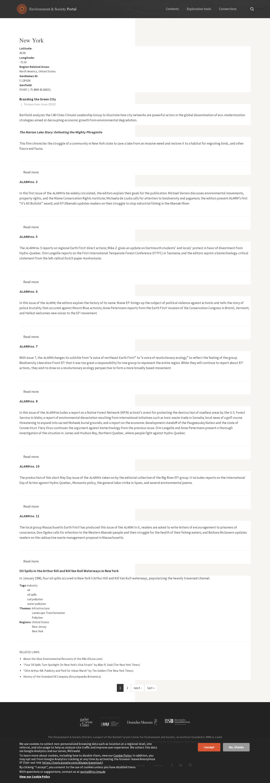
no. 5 (28, 237)
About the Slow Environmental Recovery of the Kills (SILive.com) (62, 659)
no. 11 (29, 516)
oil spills (32, 594)
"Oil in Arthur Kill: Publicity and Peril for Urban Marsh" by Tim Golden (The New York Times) (78, 671)
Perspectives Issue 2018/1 (40, 104)
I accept (209, 747)
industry (32, 585)
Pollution (37, 617)
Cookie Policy (122, 755)
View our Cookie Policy (34, 776)
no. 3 (28, 182)
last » (151, 688)
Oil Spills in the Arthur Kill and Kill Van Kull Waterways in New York (69, 571)
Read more (31, 172)
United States (63, 22)
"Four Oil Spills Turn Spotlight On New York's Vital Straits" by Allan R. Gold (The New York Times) (81, 665)
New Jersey (39, 627)
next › (138, 688)
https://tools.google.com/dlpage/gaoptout (72, 762)
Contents (172, 9)
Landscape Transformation (48, 613)
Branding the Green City (37, 99)
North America (40, 22)
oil (28, 590)
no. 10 (29, 466)
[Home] (46, 10)
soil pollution (35, 599)
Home (22, 22)
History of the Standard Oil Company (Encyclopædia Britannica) (62, 676)
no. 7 (28, 346)
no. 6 (28, 291)
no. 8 (28, 401)
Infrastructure (41, 608)
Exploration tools (199, 9)
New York (37, 631)
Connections (228, 9)
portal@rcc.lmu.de (92, 772)
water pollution (36, 604)
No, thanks (236, 747)
